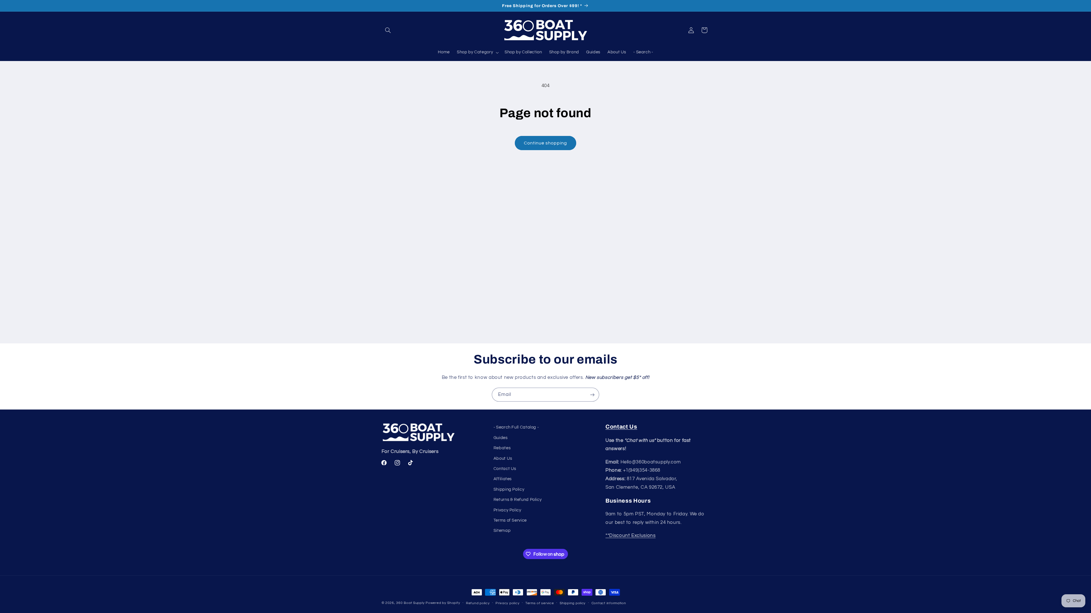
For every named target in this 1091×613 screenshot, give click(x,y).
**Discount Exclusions (630, 535)
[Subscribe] (592, 395)
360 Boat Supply (410, 602)
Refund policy (478, 603)
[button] (388, 30)
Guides (501, 438)
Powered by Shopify (443, 602)
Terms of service (539, 603)
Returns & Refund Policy (518, 499)
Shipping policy (573, 603)
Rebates (502, 448)
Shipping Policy (509, 489)
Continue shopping (545, 143)
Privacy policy (507, 603)
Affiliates (503, 479)
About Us (503, 458)
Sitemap (502, 530)
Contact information (609, 603)
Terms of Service (510, 520)
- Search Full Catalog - (516, 427)
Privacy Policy (507, 510)
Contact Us (505, 469)
